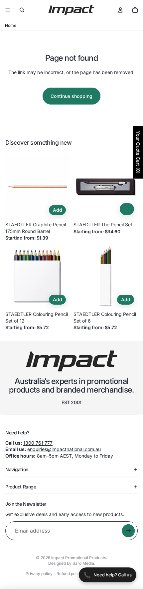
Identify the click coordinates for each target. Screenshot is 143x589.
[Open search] (22, 10)
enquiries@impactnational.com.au (64, 449)
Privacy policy (39, 573)
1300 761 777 (38, 443)
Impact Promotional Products (78, 557)
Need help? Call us (107, 574)
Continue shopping (71, 96)
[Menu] (7, 10)
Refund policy (69, 573)
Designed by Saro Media (71, 563)
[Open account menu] (120, 10)
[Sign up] (128, 530)
